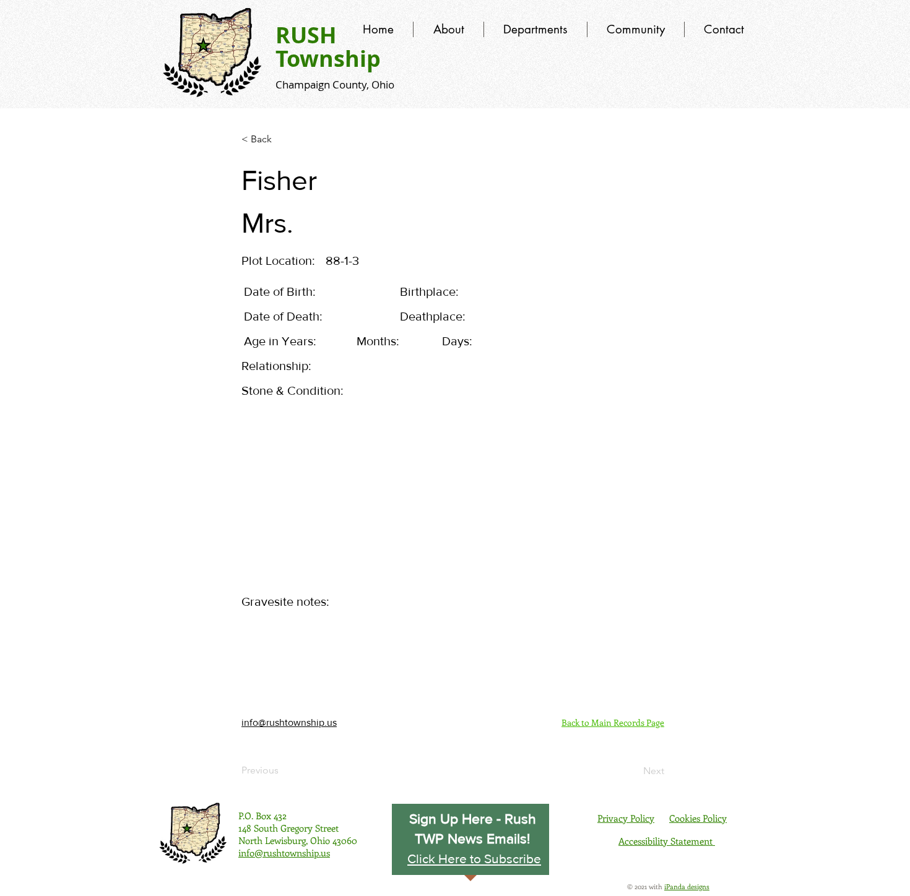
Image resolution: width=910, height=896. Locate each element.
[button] (474, 858)
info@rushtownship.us (289, 722)
